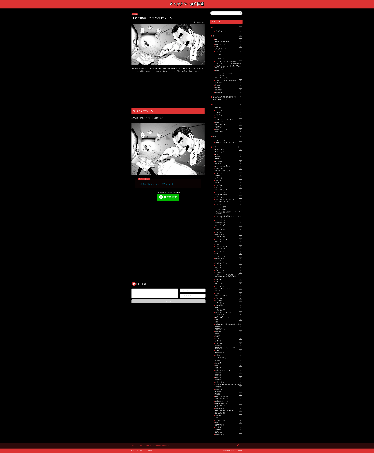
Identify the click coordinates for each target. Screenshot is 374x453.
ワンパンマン (228, 291)
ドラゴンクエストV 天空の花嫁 (228, 61)
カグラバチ (228, 178)
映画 (227, 136)
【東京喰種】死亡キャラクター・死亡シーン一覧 (156, 184)
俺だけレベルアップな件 (228, 312)
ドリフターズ (228, 251)
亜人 (228, 307)
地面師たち (228, 127)
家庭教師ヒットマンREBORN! (228, 348)
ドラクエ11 (221, 54)
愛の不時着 (228, 131)
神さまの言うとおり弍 (228, 398)
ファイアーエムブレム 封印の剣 (228, 80)
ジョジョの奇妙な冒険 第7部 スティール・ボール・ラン (227, 98)
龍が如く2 (228, 90)
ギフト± (228, 187)
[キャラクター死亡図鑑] (187, 6)
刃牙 (228, 319)
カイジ (228, 175)
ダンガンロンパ (228, 49)
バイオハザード (228, 70)
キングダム (228, 185)
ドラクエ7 (221, 56)
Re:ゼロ (228, 156)
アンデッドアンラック (228, 171)
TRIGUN (228, 159)
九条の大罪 (228, 305)
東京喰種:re (228, 375)
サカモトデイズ (228, 192)
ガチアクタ (228, 180)
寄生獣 (228, 350)
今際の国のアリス (228, 310)
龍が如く (228, 87)
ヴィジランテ (228, 298)
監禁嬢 (228, 394)
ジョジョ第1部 (222, 207)
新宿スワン (228, 365)
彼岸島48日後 (222, 358)
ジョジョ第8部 (228, 222)
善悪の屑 (228, 331)
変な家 (228, 338)
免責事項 (150, 450)
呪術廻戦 (228, 326)
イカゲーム (228, 110)
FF (228, 39)
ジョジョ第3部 (228, 220)
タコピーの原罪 (228, 229)
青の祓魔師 (228, 427)
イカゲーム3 (228, 115)
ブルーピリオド (228, 270)
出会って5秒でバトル (228, 317)
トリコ (228, 244)
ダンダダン (228, 232)
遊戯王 (228, 418)
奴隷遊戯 (228, 345)
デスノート (228, 241)
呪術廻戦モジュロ (228, 329)
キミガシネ (228, 46)
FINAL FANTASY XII (228, 41)
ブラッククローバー (228, 265)
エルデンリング (228, 44)
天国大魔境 (228, 343)
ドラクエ (228, 51)
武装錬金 (228, 379)
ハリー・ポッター (228, 140)
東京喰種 (134, 14)
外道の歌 (228, 341)
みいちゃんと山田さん (228, 166)
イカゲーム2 (228, 112)
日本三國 (228, 368)
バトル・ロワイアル (228, 258)
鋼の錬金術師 (228, 425)
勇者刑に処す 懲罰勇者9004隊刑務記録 (228, 324)
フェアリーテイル (228, 263)
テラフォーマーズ (228, 239)
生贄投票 (228, 387)
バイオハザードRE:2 (224, 75)
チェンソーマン (228, 234)
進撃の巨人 (228, 415)
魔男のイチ (228, 432)
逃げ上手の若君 (228, 413)
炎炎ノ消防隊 (228, 382)
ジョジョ (228, 204)
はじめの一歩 (228, 163)
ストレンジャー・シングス (228, 120)
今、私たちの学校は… (228, 124)
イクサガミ (228, 117)
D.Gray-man (228, 149)
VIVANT (228, 108)
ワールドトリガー (228, 295)
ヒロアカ (228, 260)
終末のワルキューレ (228, 403)
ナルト (228, 253)
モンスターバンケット (228, 288)
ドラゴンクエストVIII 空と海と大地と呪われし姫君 (228, 67)
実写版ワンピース (228, 129)
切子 (228, 322)
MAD (228, 154)
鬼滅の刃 (228, 429)
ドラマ (227, 104)
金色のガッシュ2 (228, 420)
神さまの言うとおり (228, 396)
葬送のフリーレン (228, 406)
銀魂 (228, 422)
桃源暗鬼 (228, 377)
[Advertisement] (168, 90)
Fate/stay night (228, 152)
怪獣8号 (228, 360)
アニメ (227, 27)
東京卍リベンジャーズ (228, 370)
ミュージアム (228, 286)
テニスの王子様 (228, 237)
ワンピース (228, 293)
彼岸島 (228, 355)
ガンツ (228, 182)
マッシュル (228, 284)
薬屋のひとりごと (228, 408)
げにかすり (228, 161)
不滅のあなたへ (228, 303)
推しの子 (228, 363)
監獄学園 (228, 391)
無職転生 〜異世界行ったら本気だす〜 (228, 384)
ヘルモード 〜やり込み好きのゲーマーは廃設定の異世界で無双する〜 (228, 275)
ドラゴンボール (228, 248)
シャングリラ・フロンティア (228, 199)
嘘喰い (228, 333)
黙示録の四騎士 (228, 434)
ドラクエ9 (221, 58)
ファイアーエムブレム (228, 78)
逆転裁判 (228, 85)
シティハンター (228, 197)
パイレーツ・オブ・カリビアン (228, 142)
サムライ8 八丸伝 (228, 194)
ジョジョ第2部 (222, 209)
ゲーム (227, 36)
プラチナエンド (228, 272)
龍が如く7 (228, 92)
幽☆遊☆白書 (228, 352)
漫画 (227, 147)
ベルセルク (228, 279)
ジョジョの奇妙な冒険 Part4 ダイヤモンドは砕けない (228, 212)
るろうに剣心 (228, 168)
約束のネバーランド (228, 401)
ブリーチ (228, 268)
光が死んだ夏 (228, 315)
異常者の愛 (228, 389)
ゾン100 (228, 227)
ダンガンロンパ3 (228, 31)
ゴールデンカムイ (228, 190)
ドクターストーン (228, 246)
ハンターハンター (228, 256)
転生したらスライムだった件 (228, 410)
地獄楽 (228, 336)
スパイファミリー (228, 225)
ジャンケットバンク (228, 201)
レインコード (228, 82)
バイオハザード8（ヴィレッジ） (227, 73)
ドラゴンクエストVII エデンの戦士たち (228, 63)
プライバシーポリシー (139, 450)
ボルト (228, 281)
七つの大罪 (228, 300)
